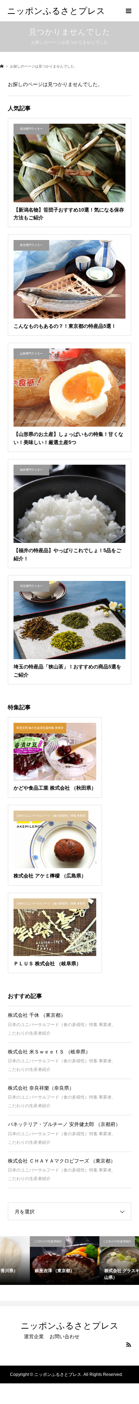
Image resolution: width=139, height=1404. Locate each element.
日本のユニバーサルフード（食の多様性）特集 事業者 (60, 1024)
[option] (35, 1260)
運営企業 (34, 1336)
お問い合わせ (64, 1336)
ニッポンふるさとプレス (56, 10)
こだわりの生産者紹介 (29, 1033)
